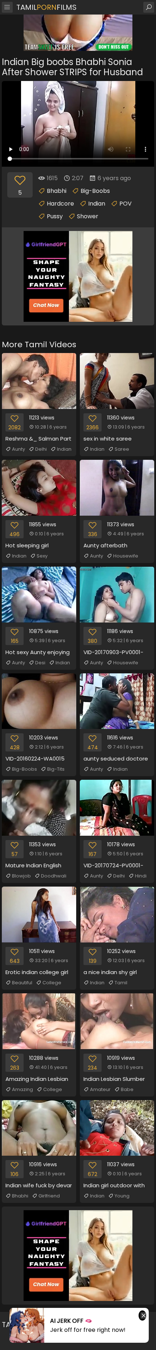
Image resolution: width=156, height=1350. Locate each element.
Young (122, 1195)
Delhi (41, 449)
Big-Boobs (95, 191)
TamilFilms (46, 7)
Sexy (42, 555)
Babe (127, 1089)
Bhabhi (56, 191)
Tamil (121, 982)
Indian (96, 203)
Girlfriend (49, 1195)
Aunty (18, 449)
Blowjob (21, 875)
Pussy (55, 216)
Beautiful (22, 982)
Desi (40, 662)
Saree (122, 449)
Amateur (100, 1089)
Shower (87, 216)
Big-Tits (56, 769)
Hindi (141, 875)
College (51, 982)
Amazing (22, 1089)
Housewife (125, 555)
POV (125, 203)
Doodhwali (53, 875)
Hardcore (60, 203)
